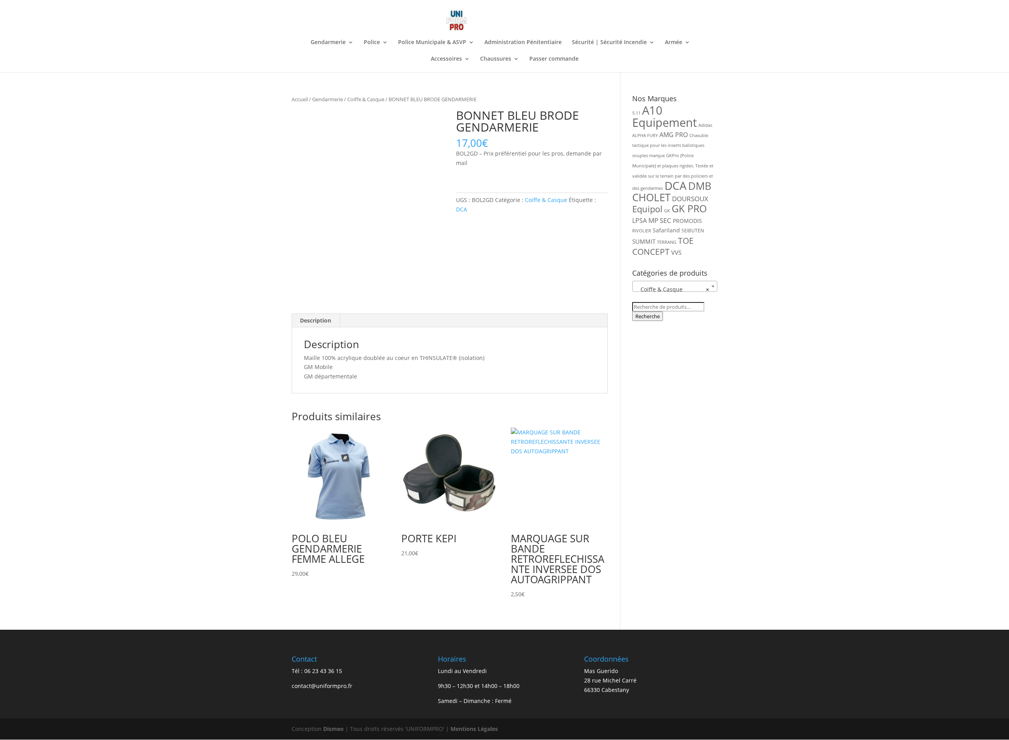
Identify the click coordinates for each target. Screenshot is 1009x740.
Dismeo (333, 729)
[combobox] (674, 286)
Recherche (647, 316)
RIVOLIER (641, 231)
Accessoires (446, 59)
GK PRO (689, 208)
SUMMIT (643, 241)
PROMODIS (687, 220)
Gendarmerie (328, 42)
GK (667, 210)
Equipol (647, 209)
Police (372, 42)
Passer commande (554, 59)
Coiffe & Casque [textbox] (672, 289)
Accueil (300, 99)
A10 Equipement (664, 116)
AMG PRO (673, 134)
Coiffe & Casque (365, 99)
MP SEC (659, 220)
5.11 (636, 113)
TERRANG (666, 242)
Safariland (666, 230)
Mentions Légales (474, 729)
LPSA (639, 220)
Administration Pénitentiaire (523, 42)
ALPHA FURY (645, 135)
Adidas (705, 125)
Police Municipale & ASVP (432, 42)
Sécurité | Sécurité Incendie (609, 42)
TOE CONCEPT (663, 246)
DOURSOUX (690, 198)
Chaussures (495, 59)
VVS (676, 252)
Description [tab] (315, 320)
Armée (673, 42)
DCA (461, 209)
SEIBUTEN (692, 230)
